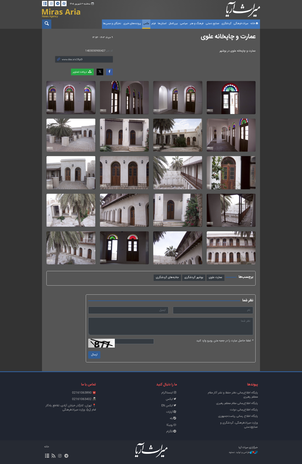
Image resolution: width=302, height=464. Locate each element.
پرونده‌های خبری (132, 23)
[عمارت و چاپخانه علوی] (231, 97)
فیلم (153, 23)
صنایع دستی (212, 23)
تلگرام (169, 431)
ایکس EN (167, 405)
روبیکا (169, 425)
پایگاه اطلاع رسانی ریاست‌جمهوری (238, 416)
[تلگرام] (57, 3)
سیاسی (184, 23)
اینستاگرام (167, 393)
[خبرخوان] (53, 456)
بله (171, 418)
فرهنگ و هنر (196, 23)
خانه (252, 23)
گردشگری (226, 23)
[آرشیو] (44, 3)
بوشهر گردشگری (193, 277)
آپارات (169, 412)
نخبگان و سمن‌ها (112, 23)
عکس (146, 23)
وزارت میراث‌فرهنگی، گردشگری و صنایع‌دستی (239, 425)
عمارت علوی (215, 277)
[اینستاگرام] (51, 3)
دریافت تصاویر (80, 72)
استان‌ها (162, 23)
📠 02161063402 (84, 399)
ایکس (169, 399)
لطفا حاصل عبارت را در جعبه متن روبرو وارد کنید (224, 341)
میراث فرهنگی (240, 23)
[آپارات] (64, 3)
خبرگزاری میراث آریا (243, 10)
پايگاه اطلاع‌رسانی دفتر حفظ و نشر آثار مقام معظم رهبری (233, 395)
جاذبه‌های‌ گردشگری (167, 277)
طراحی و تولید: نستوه (239, 452)
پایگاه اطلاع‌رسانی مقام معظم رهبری (237, 403)
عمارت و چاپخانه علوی (228, 37)
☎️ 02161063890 (84, 393)
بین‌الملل (173, 23)
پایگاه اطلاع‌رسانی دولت (244, 410)
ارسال (94, 354)
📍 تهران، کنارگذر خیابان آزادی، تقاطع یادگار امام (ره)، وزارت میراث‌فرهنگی (71, 407)
